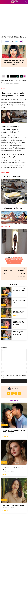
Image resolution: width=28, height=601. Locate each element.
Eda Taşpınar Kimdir (5, 226)
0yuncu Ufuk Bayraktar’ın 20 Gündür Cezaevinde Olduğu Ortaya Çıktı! (20, 274)
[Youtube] (19, 393)
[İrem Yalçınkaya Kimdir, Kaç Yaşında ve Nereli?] (6, 302)
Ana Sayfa (3, 36)
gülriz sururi (17, 257)
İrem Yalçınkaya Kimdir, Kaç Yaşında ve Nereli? (19, 301)
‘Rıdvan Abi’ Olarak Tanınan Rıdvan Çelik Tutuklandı (18, 322)
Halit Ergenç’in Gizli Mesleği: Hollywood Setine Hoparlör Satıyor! (18, 333)
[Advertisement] (14, 19)
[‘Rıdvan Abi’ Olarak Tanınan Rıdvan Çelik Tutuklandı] (6, 324)
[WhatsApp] (17, 76)
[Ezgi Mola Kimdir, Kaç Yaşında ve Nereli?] (6, 313)
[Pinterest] (14, 76)
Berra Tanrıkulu (6, 433)
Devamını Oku (15, 294)
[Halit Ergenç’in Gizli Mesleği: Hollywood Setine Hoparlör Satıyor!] (6, 335)
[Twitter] (11, 76)
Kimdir (3, 305)
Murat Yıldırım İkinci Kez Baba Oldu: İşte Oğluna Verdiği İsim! (19, 290)
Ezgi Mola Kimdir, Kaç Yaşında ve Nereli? (18, 311)
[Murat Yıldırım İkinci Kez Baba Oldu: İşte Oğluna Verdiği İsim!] (6, 292)
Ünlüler (9, 36)
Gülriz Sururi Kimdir (5, 172)
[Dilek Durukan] (10, 388)
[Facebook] (8, 76)
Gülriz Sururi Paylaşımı (14, 262)
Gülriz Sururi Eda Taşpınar (14, 261)
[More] (21, 41)
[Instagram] (12, 393)
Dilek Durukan (15, 389)
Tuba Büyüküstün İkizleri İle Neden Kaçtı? (8, 272)
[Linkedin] (21, 76)
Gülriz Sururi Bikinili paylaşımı (14, 259)
